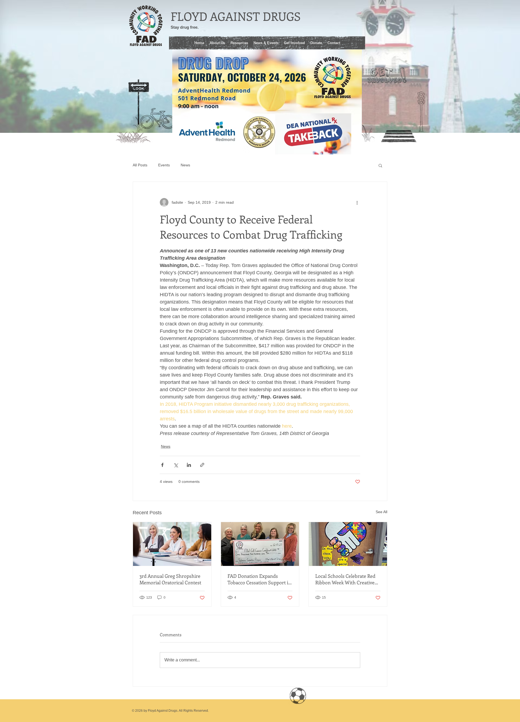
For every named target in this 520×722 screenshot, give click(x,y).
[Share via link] (202, 464)
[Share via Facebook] (162, 464)
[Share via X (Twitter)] (175, 464)
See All (381, 512)
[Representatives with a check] (260, 544)
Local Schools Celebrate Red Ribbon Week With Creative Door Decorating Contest (345, 579)
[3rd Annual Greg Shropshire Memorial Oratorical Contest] (172, 544)
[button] (239, 42)
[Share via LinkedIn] (188, 464)
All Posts (140, 165)
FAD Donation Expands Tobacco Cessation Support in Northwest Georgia (259, 579)
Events (164, 165)
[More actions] (357, 202)
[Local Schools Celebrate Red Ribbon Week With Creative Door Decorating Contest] (348, 544)
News (185, 165)
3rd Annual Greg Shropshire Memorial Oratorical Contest (170, 579)
